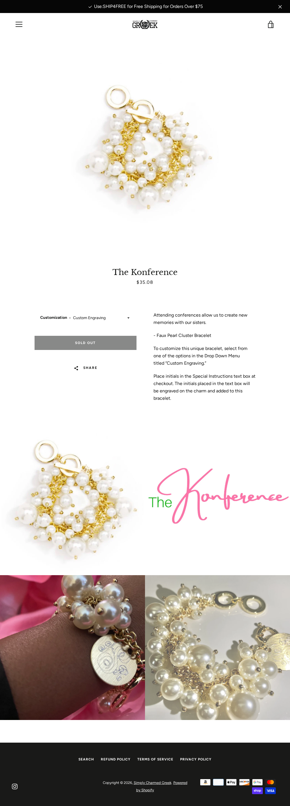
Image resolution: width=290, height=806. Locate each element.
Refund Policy (116, 759)
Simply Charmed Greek (152, 783)
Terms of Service (155, 759)
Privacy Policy (196, 759)
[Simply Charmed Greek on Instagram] (15, 786)
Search (86, 759)
